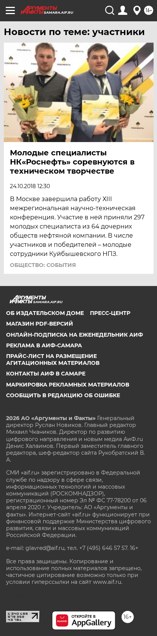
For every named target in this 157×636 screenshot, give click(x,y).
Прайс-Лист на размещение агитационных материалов (52, 359)
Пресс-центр (110, 313)
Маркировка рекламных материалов (67, 384)
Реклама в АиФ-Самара (44, 345)
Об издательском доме (45, 313)
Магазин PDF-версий (39, 323)
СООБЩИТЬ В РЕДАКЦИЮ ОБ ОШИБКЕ (63, 395)
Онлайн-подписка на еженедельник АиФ (74, 334)
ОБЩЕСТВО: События (43, 265)
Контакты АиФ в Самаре (45, 373)
